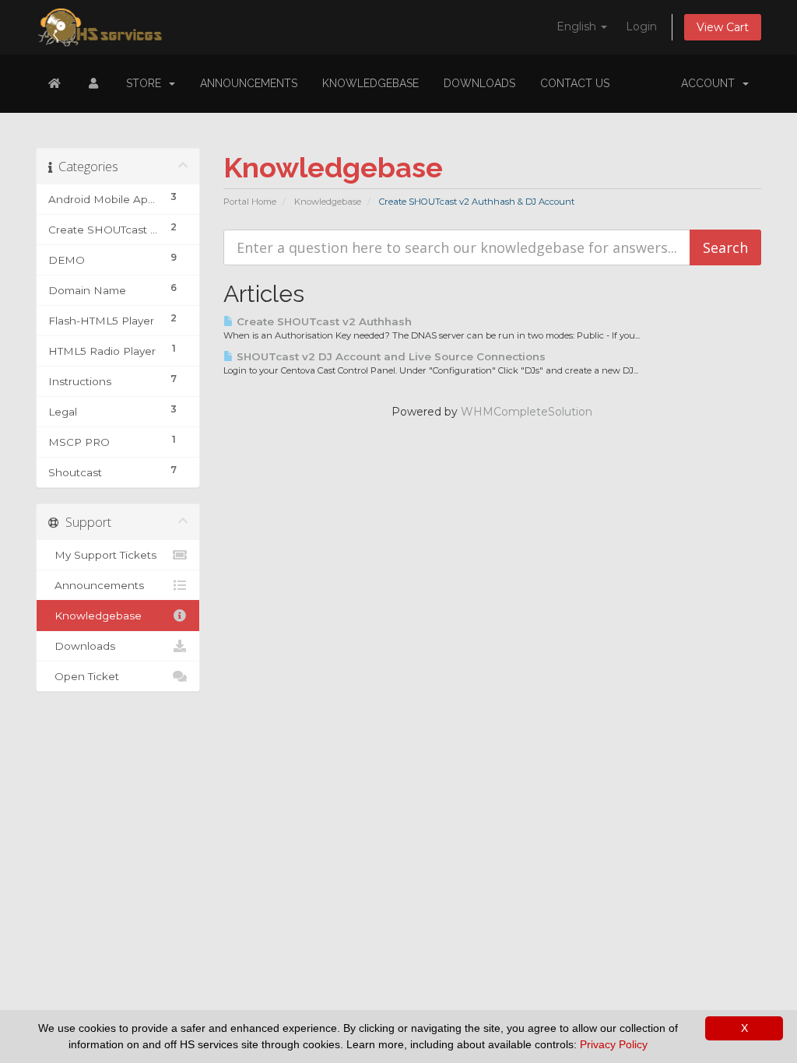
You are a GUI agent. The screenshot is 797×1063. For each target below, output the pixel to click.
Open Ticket (83, 676)
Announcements (248, 83)
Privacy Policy (614, 1044)
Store (146, 83)
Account (711, 83)
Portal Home (249, 201)
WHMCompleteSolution (526, 412)
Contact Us (574, 83)
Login (641, 26)
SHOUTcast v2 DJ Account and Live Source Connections (389, 356)
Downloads (479, 83)
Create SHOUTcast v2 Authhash (322, 321)
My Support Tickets (102, 555)
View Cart (723, 27)
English (577, 26)
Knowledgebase (370, 83)
